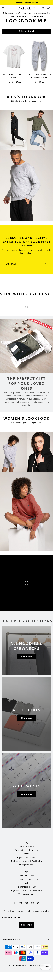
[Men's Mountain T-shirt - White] (14, 56)
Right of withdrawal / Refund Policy (26, 861)
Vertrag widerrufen (26, 865)
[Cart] (48, 8)
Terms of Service (26, 846)
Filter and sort (26, 31)
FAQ (26, 843)
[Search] (43, 8)
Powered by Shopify (37, 965)
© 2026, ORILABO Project (17, 965)
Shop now (26, 657)
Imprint (26, 854)
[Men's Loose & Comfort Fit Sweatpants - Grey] (39, 56)
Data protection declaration (26, 850)
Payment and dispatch (26, 857)
